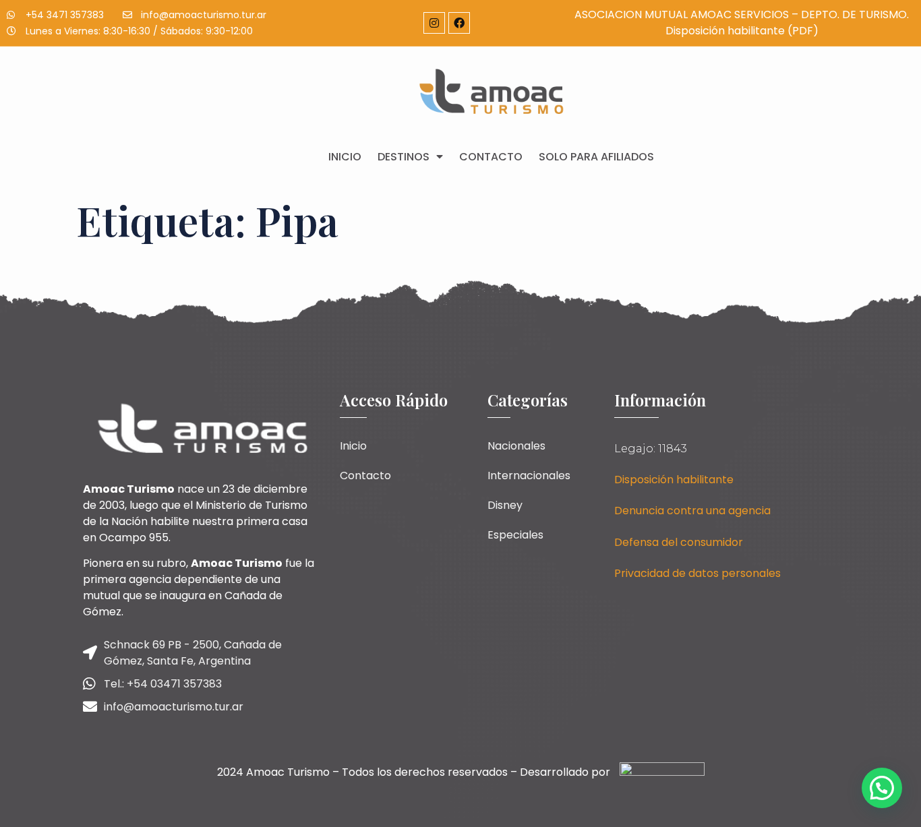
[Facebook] (459, 23)
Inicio (344, 156)
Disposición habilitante (674, 479)
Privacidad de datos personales (697, 573)
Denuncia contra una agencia (692, 510)
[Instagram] (434, 23)
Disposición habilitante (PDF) (742, 30)
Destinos (403, 156)
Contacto (491, 156)
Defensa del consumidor (678, 542)
